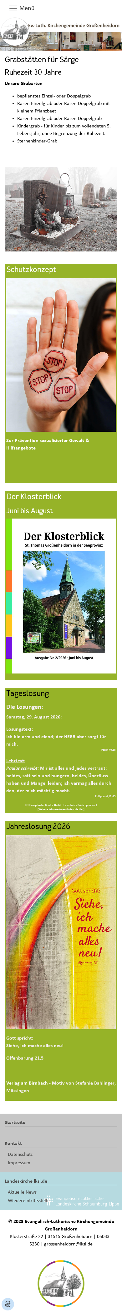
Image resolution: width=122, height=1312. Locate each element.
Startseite (15, 1122)
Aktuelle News (22, 1192)
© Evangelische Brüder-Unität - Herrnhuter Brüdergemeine (61, 805)
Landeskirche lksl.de (26, 1181)
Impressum (19, 1162)
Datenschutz (20, 1154)
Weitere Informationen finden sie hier (61, 809)
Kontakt (13, 1143)
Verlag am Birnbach (27, 1083)
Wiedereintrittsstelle (29, 1200)
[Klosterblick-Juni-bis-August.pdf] (61, 595)
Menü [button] (26, 8)
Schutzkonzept (31, 270)
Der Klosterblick (33, 497)
